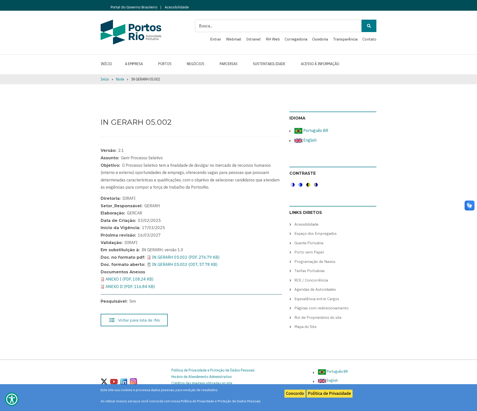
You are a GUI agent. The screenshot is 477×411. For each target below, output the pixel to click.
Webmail (233, 39)
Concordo (295, 393)
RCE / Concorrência (311, 280)
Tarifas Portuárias (309, 270)
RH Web (273, 39)
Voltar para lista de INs (139, 320)
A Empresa (134, 64)
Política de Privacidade (329, 393)
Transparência (345, 39)
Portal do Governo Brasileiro (134, 7)
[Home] (131, 32)
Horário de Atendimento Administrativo (201, 376)
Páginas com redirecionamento (321, 308)
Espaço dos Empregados (315, 233)
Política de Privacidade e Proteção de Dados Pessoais (213, 370)
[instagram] (123, 381)
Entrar (215, 39)
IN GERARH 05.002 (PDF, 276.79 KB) (185, 257)
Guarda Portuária (308, 243)
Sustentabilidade (269, 64)
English (309, 140)
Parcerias (229, 64)
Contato (369, 39)
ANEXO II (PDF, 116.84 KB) (130, 286)
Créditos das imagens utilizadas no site (201, 383)
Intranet (253, 39)
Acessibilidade (176, 7)
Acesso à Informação (320, 64)
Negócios (195, 64)
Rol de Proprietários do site (318, 317)
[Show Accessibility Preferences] (12, 399)
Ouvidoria (320, 39)
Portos (164, 64)
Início (106, 64)
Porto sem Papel (309, 252)
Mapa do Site (305, 326)
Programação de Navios (314, 261)
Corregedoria (296, 39)
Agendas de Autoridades (315, 289)
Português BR (315, 130)
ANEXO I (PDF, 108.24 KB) (129, 279)
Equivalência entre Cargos (316, 298)
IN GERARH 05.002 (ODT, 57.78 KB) (184, 264)
